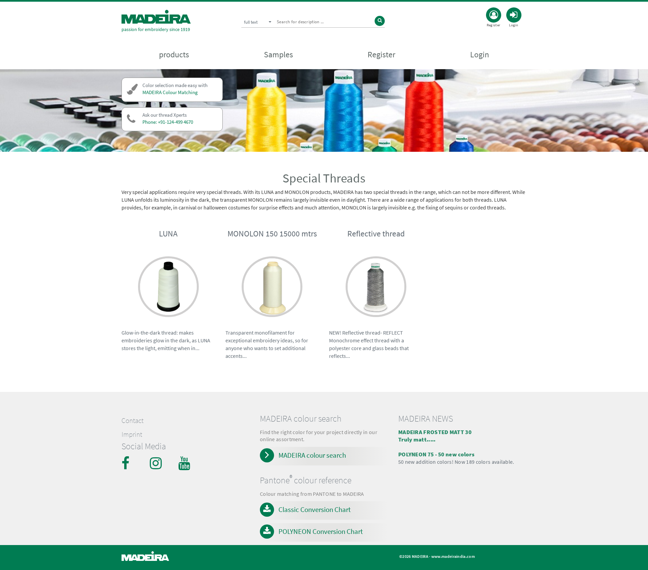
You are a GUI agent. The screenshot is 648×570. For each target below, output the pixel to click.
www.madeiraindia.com (453, 556)
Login (479, 54)
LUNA (168, 233)
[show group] (168, 288)
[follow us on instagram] (156, 463)
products (174, 54)
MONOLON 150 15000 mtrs (272, 233)
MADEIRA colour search (312, 455)
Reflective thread (376, 233)
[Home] (156, 16)
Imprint (132, 434)
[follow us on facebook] (128, 463)
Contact (132, 420)
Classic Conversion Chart (314, 509)
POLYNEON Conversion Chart (320, 531)
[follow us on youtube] (185, 463)
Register (381, 54)
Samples (278, 54)
